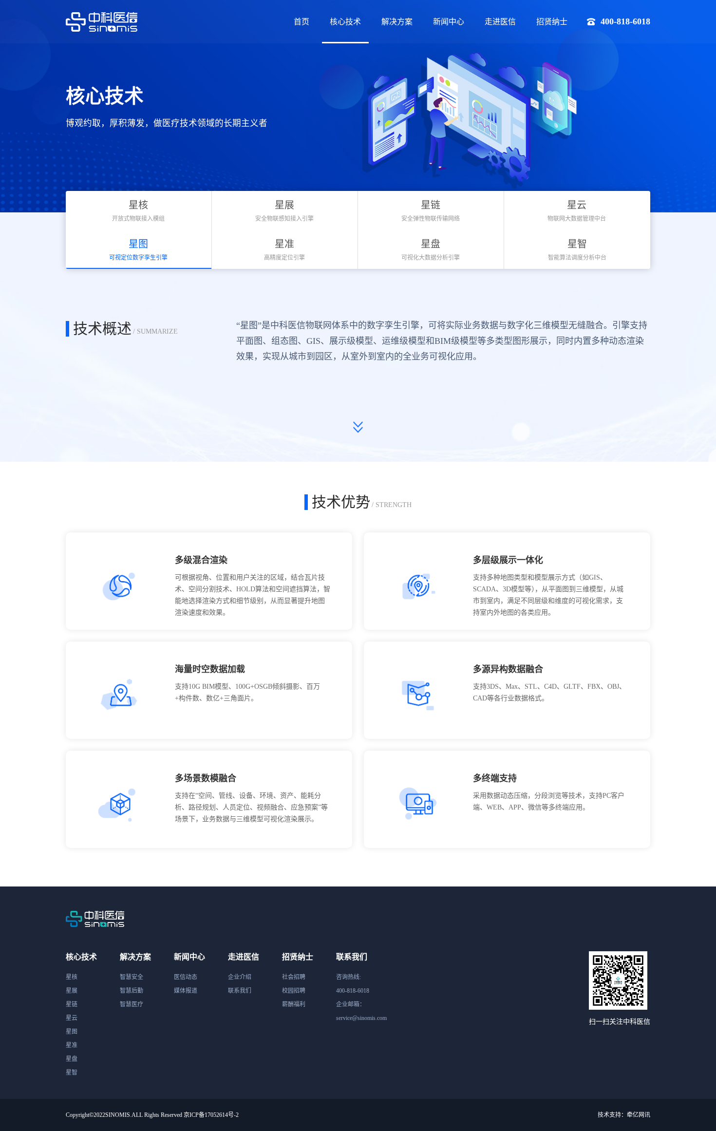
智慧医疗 (131, 1004)
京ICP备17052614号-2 (211, 1115)
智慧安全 (131, 977)
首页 (301, 22)
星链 (71, 1004)
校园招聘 (293, 990)
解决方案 (397, 22)
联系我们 (239, 990)
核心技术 (345, 22)
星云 (71, 1018)
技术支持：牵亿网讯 (624, 1115)
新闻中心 (448, 22)
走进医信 (500, 22)
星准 (71, 1045)
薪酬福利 (293, 1004)
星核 (71, 977)
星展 (71, 990)
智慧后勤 (131, 990)
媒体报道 (185, 990)
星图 (71, 1031)
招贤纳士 (551, 22)
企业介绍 (239, 977)
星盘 (71, 1059)
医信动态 (185, 977)
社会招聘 (293, 977)
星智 (71, 1072)
